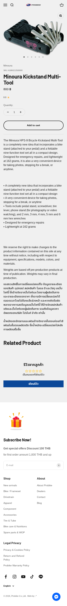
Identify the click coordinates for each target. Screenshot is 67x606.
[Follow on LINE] (40, 576)
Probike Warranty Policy (16, 565)
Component (9, 508)
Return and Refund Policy (13, 557)
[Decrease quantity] (8, 112)
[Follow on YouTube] (23, 576)
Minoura (7, 65)
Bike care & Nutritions (15, 526)
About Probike (44, 485)
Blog (39, 503)
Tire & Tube (9, 520)
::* (36, 596)
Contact (41, 497)
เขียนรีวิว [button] (33, 383)
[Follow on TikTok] (32, 576)
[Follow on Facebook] (5, 576)
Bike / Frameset (12, 491)
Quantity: (8, 105)
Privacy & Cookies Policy (16, 549)
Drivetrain (8, 497)
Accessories (9, 514)
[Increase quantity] (20, 112)
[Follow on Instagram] (14, 576)
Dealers (41, 491)
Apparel (7, 503)
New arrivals (10, 485)
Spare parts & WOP (14, 532)
